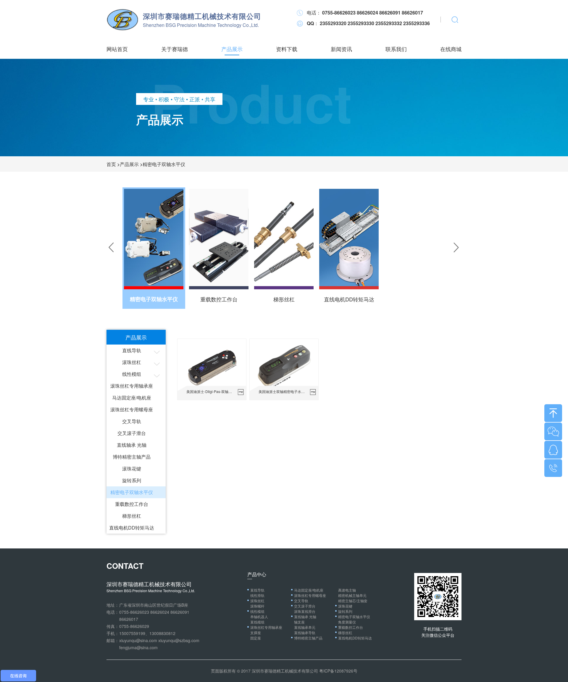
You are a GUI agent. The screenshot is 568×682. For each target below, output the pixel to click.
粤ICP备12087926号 (338, 671)
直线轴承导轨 (304, 632)
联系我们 (396, 49)
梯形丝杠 (131, 515)
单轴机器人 (259, 616)
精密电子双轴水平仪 (164, 164)
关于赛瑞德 (174, 49)
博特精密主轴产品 (132, 456)
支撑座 (255, 632)
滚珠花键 (131, 468)
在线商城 (451, 49)
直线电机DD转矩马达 (131, 527)
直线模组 (257, 621)
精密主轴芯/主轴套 (352, 600)
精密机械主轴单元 (352, 595)
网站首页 (117, 49)
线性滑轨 (257, 595)
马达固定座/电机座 (131, 397)
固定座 (255, 637)
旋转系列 (131, 480)
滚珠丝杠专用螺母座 (131, 409)
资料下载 (286, 49)
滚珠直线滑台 (304, 611)
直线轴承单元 (304, 627)
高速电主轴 (347, 589)
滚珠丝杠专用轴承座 (131, 385)
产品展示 (232, 49)
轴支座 (299, 621)
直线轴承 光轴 (131, 444)
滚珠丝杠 (131, 362)
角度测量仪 (347, 621)
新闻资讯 (341, 49)
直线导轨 (131, 350)
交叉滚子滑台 (131, 433)
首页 (111, 164)
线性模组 (131, 374)
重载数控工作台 (131, 504)
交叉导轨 (131, 421)
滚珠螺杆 (257, 605)
